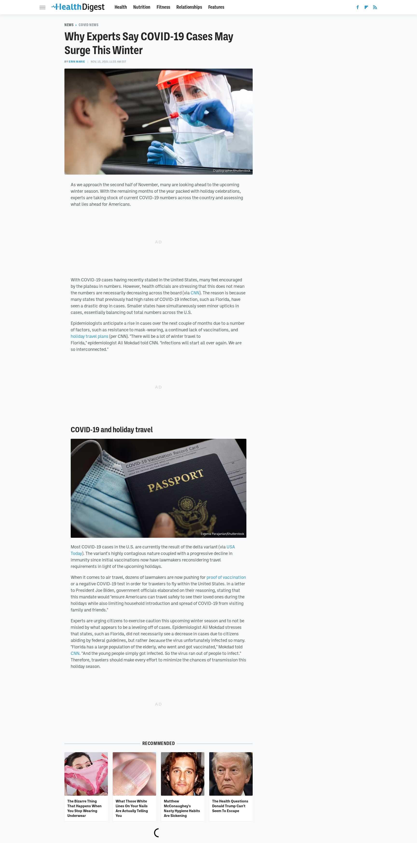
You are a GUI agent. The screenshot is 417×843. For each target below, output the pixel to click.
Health (121, 7)
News (69, 25)
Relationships (189, 7)
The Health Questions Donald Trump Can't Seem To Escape (230, 806)
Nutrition (141, 7)
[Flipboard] (366, 8)
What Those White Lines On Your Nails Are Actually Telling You (132, 808)
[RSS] (375, 8)
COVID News (88, 25)
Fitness (163, 7)
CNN (195, 292)
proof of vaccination (226, 577)
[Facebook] (357, 8)
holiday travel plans (89, 336)
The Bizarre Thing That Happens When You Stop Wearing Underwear (84, 808)
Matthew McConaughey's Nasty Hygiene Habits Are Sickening (182, 808)
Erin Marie (77, 61)
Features (216, 7)
